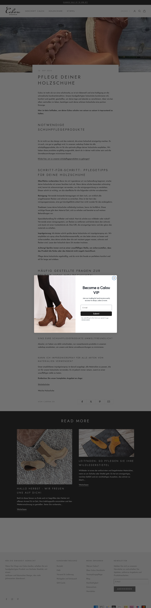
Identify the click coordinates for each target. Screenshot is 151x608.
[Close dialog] (114, 278)
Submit (96, 313)
